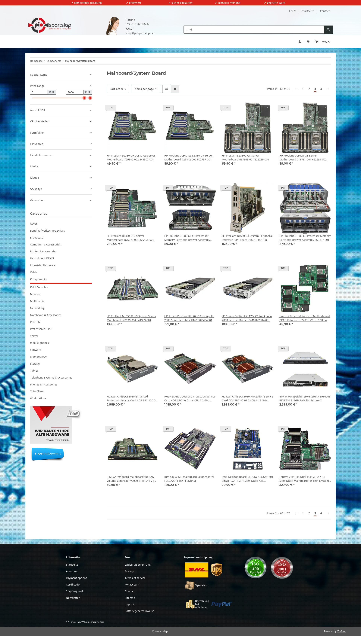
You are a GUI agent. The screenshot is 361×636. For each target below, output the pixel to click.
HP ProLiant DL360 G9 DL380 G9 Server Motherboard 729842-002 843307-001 (131, 157)
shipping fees (97, 621)
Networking (37, 308)
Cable (33, 272)
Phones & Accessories (43, 384)
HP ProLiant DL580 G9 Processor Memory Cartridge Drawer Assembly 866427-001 (305, 238)
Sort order (116, 89)
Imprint (129, 604)
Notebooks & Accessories (45, 315)
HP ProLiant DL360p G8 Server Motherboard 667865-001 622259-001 (245, 157)
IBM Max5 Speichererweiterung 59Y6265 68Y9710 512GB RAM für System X (304, 398)
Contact (325, 11)
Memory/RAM (38, 356)
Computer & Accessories (45, 244)
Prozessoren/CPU (41, 329)
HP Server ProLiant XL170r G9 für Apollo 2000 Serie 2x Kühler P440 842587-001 (247, 318)
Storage (35, 363)
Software (35, 349)
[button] (300, 41)
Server (34, 336)
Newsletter (73, 598)
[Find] (328, 30)
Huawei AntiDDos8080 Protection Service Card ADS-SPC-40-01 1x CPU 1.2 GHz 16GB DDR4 (189, 398)
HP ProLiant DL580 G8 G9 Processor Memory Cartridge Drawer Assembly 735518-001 (187, 238)
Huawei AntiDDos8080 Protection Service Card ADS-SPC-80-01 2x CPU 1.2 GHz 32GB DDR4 (247, 398)
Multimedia (37, 301)
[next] (327, 89)
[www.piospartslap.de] (49, 25)
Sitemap (130, 598)
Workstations (38, 398)
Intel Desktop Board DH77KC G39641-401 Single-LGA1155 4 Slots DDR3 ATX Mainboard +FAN (247, 479)
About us (71, 571)
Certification (73, 584)
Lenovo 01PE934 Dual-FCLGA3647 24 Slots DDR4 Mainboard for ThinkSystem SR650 (304, 479)
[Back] (296, 89)
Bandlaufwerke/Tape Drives (47, 230)
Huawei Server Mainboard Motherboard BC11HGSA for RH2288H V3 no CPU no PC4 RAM (304, 318)
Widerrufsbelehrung (138, 564)
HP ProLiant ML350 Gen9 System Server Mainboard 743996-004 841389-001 (131, 318)
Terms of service (135, 578)
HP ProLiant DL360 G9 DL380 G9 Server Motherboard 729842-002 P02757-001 (188, 157)
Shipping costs (75, 591)
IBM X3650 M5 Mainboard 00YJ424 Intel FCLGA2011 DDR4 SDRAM (189, 478)
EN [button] (291, 11)
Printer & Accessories (43, 251)
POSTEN (35, 322)
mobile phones (39, 343)
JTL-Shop (341, 631)
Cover (33, 223)
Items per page (144, 89)
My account (132, 584)
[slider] (84, 98)
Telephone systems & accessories (51, 377)
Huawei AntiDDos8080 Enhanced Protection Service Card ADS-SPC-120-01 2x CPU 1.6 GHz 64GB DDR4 (132, 398)
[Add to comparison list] (142, 108)
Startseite (308, 11)
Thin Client (37, 391)
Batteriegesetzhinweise (139, 611)
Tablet (34, 370)
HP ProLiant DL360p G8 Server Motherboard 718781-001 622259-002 (303, 157)
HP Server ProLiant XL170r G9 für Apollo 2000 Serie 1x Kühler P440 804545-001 (189, 318)
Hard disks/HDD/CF (42, 258)
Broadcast (36, 237)
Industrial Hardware (42, 265)
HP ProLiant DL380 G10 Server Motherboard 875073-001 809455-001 (130, 238)
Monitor (35, 294)
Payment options (76, 578)
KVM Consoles (39, 287)
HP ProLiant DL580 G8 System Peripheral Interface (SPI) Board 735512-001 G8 (247, 238)
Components (38, 279)
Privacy (129, 571)
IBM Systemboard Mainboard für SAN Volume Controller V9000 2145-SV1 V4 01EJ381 (130, 479)
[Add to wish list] (152, 108)
